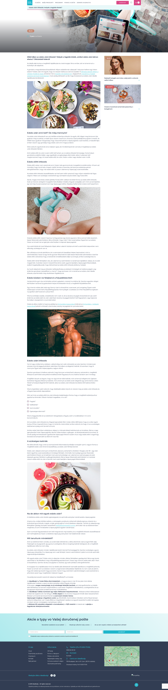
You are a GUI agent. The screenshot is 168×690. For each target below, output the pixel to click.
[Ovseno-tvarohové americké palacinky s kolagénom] (122, 94)
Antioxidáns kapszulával (66, 304)
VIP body (50, 651)
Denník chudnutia (84, 2)
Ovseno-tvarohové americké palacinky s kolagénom (118, 108)
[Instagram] (54, 675)
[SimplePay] (136, 675)
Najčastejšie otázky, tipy (54, 658)
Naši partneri (32, 661)
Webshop (122, 2)
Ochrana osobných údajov (55, 661)
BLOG (31, 31)
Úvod (30, 651)
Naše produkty (47, 2)
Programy (59, 2)
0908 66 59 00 (70, 650)
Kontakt (30, 658)
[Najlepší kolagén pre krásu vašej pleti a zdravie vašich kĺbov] (122, 65)
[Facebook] (51, 675)
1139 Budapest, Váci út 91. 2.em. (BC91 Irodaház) (80, 661)
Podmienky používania (35, 653)
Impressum (31, 656)
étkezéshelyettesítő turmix (65, 525)
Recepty (110, 87)
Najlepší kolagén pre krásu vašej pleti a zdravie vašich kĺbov (121, 79)
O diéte (38, 2)
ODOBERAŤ (121, 632)
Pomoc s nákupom (53, 653)
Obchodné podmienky (54, 663)
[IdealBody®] (29, 2)
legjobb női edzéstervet (63, 74)
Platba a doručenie (53, 656)
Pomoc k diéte (69, 2)
